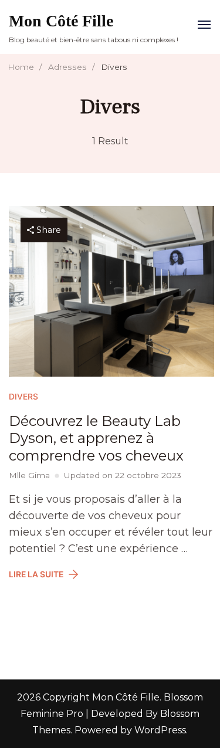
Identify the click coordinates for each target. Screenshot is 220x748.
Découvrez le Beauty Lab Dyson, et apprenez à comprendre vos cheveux (96, 438)
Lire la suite (36, 574)
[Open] (204, 25)
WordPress (160, 730)
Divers (23, 396)
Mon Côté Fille (61, 21)
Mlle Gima (29, 475)
